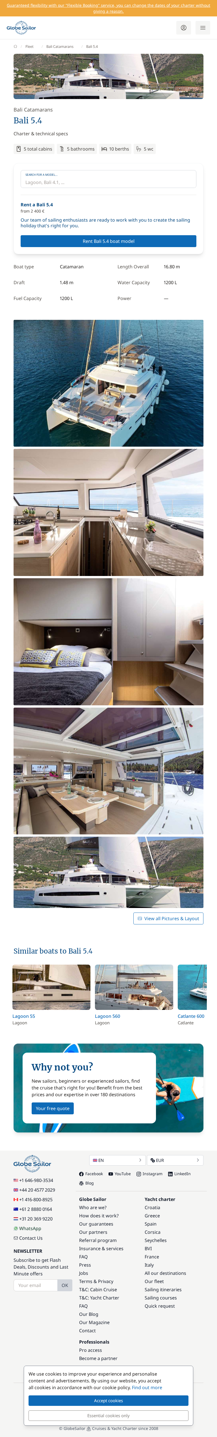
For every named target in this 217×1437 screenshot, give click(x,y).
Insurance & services (101, 1248)
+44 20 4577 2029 (37, 1190)
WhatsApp (30, 1228)
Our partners (93, 1232)
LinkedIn (182, 1173)
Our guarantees (96, 1224)
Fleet (29, 46)
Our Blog (88, 1314)
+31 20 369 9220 (36, 1219)
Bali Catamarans (59, 46)
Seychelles (156, 1240)
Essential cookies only (108, 1415)
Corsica (152, 1232)
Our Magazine (94, 1322)
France (152, 1257)
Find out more (147, 1387)
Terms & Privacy (96, 1281)
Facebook (94, 1173)
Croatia (152, 1207)
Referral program (98, 1240)
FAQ (83, 1257)
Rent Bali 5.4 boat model (108, 241)
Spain (151, 1224)
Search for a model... (41, 175)
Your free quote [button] (53, 1108)
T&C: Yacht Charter (99, 1298)
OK (65, 1285)
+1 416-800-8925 (36, 1199)
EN (101, 1160)
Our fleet (154, 1281)
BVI (148, 1248)
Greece (152, 1216)
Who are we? (93, 1207)
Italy (149, 1265)
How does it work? (99, 1216)
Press (85, 1265)
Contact (87, 1330)
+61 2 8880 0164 (35, 1209)
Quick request (160, 1306)
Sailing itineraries (163, 1289)
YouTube (123, 1173)
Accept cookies (108, 1400)
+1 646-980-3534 (36, 1180)
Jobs (83, 1273)
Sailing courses (161, 1298)
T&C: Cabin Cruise (98, 1289)
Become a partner (98, 1358)
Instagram (152, 1173)
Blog (89, 1183)
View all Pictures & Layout (171, 918)
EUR (160, 1160)
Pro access (90, 1350)
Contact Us (31, 1238)
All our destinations (165, 1273)
